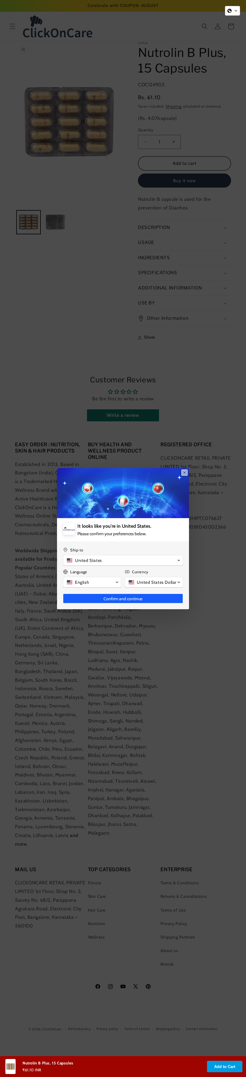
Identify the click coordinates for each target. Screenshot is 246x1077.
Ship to (76, 549)
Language (78, 571)
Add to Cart (224, 1066)
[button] (232, 11)
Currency (140, 571)
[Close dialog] (184, 472)
